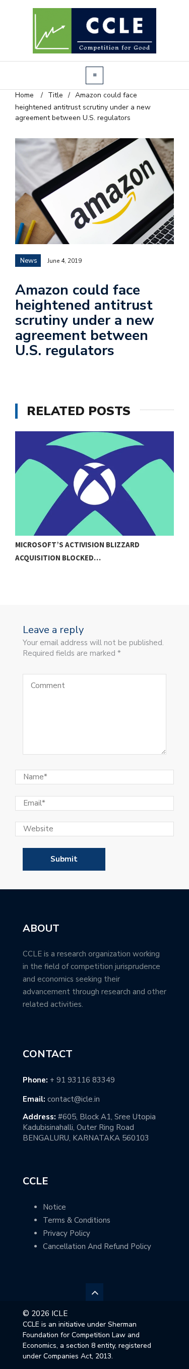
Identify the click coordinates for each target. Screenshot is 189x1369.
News (28, 260)
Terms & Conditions (76, 1220)
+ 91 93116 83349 (82, 1080)
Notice (54, 1207)
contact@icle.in (73, 1099)
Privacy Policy (66, 1233)
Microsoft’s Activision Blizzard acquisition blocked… (77, 551)
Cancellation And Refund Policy (97, 1246)
